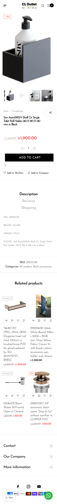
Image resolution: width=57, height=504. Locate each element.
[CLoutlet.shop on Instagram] (28, 486)
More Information (17, 467)
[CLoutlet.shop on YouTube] (39, 486)
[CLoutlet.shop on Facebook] (18, 486)
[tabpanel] (28, 48)
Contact (9, 446)
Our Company (14, 456)
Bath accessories (42, 266)
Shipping (28, 208)
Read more (12, 320)
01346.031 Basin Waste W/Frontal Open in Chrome (14, 407)
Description (28, 194)
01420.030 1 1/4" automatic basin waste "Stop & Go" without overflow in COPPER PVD (41, 411)
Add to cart (39, 320)
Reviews (28, 201)
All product (25, 266)
